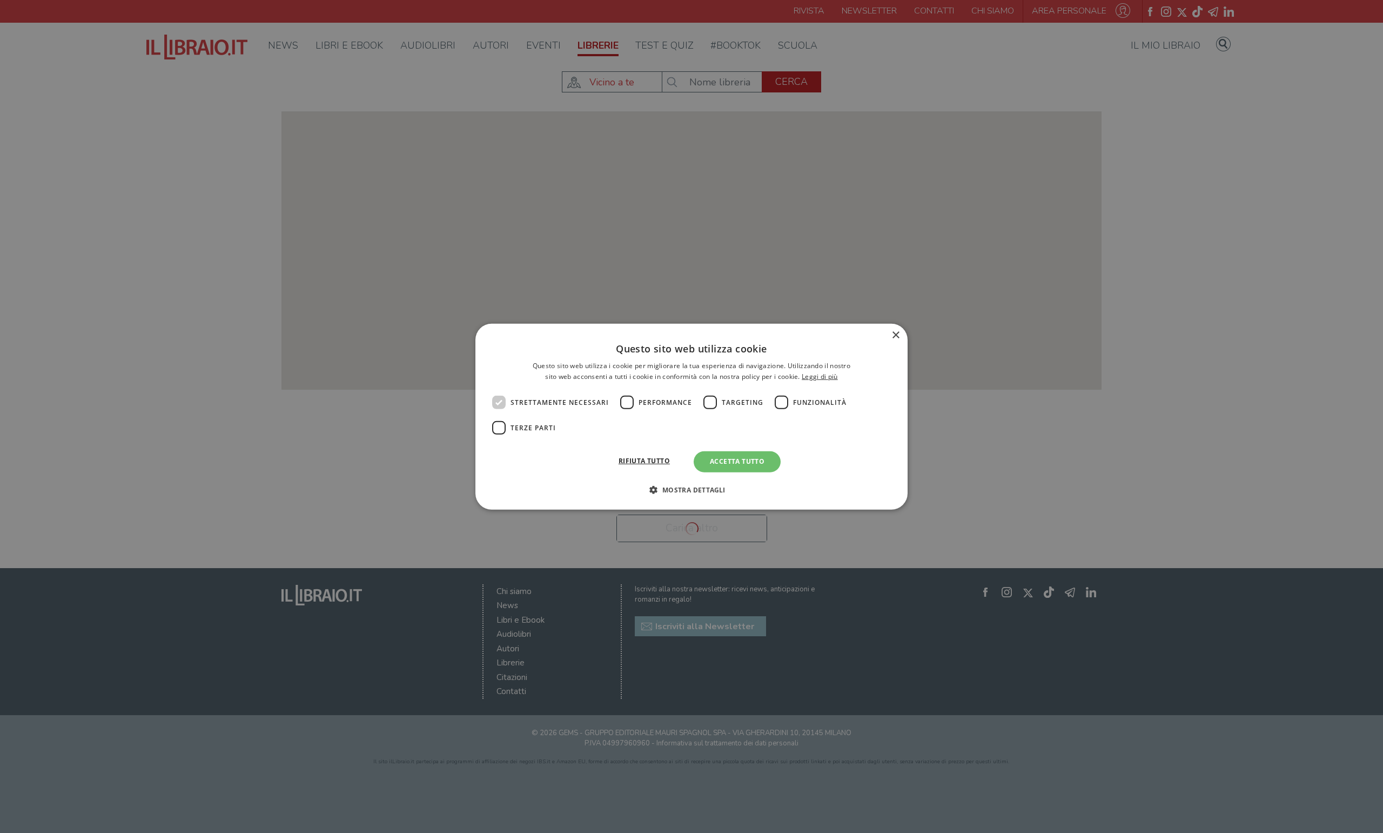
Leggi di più (820, 376)
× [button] (895, 335)
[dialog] (691, 416)
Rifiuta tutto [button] (644, 460)
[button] (691, 489)
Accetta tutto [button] (737, 461)
